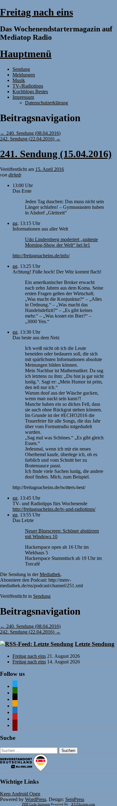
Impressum (23, 97)
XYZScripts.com (83, 804)
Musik (18, 80)
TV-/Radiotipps (27, 86)
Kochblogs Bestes (30, 91)
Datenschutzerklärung (46, 102)
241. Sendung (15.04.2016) (56, 153)
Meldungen (23, 74)
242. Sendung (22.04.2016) (30, 138)
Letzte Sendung (95, 644)
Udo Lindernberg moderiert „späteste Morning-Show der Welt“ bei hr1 (61, 242)
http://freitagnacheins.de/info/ (41, 255)
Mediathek (50, 574)
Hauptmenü (25, 53)
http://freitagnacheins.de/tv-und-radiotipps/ (53, 509)
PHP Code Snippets (36, 804)
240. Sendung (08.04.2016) (30, 133)
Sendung (21, 69)
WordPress (35, 799)
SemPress (74, 799)
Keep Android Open (20, 793)
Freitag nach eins (36, 12)
